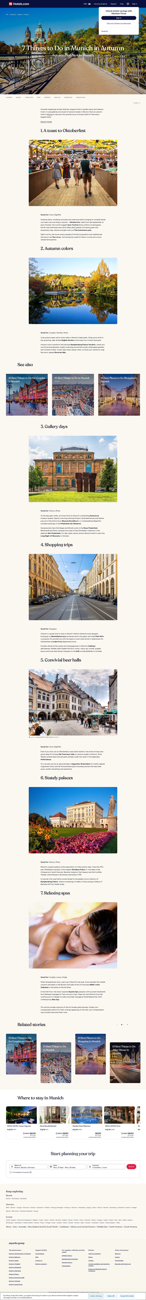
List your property (100, 4)
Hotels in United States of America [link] (20, 1253)
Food (38, 97)
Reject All (111, 1296)
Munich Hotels (80, 97)
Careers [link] (117, 1257)
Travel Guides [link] (119, 1260)
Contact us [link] (38, 1260)
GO (7, 14)
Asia (15, 1227)
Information (68, 97)
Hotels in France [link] (14, 1274)
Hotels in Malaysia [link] (14, 1257)
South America (130, 1227)
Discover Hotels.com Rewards (119, 23)
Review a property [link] (41, 1264)
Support (114, 4)
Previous (117, 1024)
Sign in (134, 4)
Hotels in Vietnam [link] (14, 1281)
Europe (9, 1217)
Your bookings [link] (39, 1253)
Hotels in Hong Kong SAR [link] (16, 1277)
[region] (73, 1296)
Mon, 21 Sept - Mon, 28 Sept (64, 1167)
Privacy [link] (90, 1257)
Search (131, 1167)
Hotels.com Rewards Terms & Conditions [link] (97, 1270)
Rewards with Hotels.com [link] (123, 1264)
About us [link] (118, 1253)
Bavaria (20, 14)
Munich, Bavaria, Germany (24, 1167)
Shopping (47, 97)
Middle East (102, 1227)
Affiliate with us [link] (67, 1255)
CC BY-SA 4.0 (48, 737)
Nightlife (57, 97)
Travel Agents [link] (66, 1266)
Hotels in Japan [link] (13, 1260)
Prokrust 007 (40, 737)
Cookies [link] (90, 1260)
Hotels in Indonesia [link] (15, 1271)
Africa (8, 1227)
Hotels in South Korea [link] (15, 1284)
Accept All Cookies (127, 1296)
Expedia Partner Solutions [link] (70, 1259)
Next (126, 1024)
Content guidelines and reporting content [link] (99, 1264)
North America (116, 1227)
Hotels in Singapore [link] (15, 1267)
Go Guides (9, 97)
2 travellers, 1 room (99, 1167)
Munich (26, 14)
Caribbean (64, 1227)
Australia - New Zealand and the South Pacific (38, 1227)
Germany (13, 14)
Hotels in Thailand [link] (14, 1264)
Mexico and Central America (83, 1227)
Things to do (29, 97)
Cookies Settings (96, 1296)
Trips (122, 4)
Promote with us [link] (67, 1262)
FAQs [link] (36, 1257)
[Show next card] (140, 1123)
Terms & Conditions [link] (94, 1253)
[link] (119, 31)
